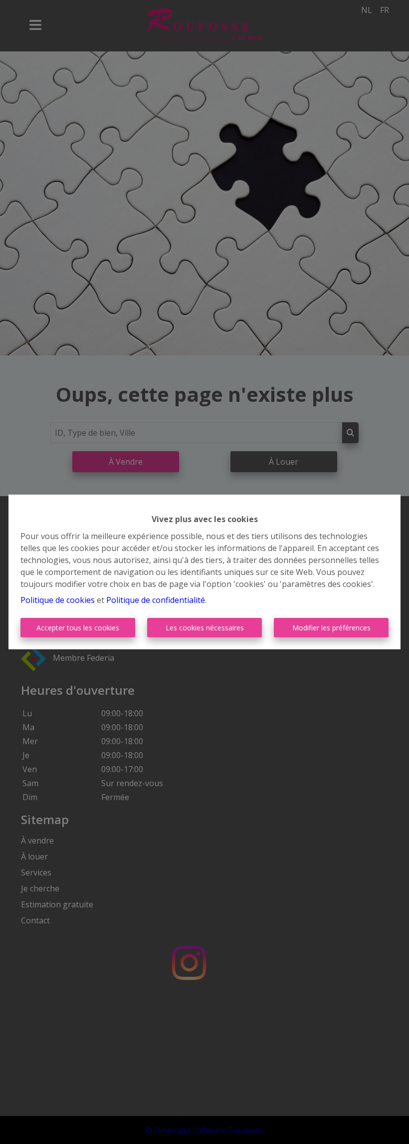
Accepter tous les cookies (77, 627)
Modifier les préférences (331, 627)
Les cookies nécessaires (205, 627)
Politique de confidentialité (155, 599)
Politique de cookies (57, 599)
